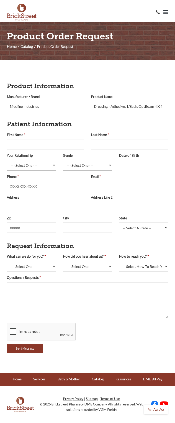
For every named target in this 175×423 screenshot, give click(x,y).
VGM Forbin (107, 410)
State (123, 218)
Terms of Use (110, 399)
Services (39, 379)
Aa (150, 409)
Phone (12, 177)
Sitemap (92, 399)
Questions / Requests (23, 277)
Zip (9, 218)
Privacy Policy (73, 399)
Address (13, 197)
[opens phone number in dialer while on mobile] (159, 12)
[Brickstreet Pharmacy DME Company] (21, 12)
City (66, 218)
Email (95, 177)
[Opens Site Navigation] (165, 12)
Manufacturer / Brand (23, 97)
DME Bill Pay (152, 379)
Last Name (99, 135)
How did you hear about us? (83, 256)
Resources (123, 379)
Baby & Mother (68, 379)
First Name (15, 135)
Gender (68, 155)
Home (12, 46)
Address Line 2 (102, 197)
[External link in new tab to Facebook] (154, 404)
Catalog (27, 46)
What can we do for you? (25, 256)
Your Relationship (20, 155)
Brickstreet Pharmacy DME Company (79, 404)
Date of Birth (129, 155)
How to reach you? (133, 256)
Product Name (102, 97)
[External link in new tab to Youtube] (164, 404)
